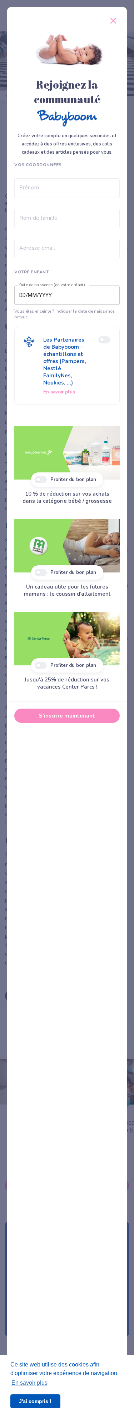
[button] (67, 365)
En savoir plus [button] (29, 1383)
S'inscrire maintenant (67, 715)
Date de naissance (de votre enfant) (52, 285)
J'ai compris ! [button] (35, 1401)
